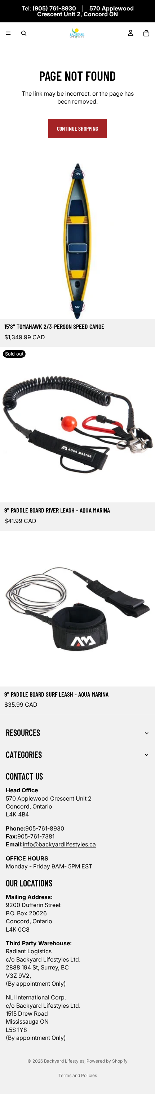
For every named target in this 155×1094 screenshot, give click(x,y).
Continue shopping (77, 128)
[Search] (24, 33)
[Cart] (146, 33)
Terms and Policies (77, 1075)
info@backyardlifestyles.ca (59, 844)
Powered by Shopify (107, 1061)
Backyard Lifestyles (64, 1061)
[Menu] (8, 33)
